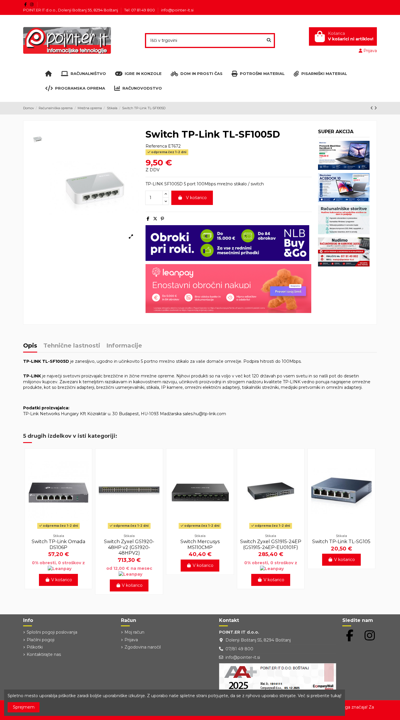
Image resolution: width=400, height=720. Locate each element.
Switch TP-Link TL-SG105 (341, 541)
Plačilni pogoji (40, 639)
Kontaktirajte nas (44, 654)
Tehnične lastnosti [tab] (71, 346)
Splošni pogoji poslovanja (52, 632)
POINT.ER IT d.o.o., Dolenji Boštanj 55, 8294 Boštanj (71, 10)
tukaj (336, 695)
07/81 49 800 (239, 648)
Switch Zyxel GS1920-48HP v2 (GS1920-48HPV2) (129, 547)
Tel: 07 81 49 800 (140, 10)
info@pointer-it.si (177, 10)
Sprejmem (24, 707)
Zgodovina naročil (142, 647)
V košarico (196, 197)
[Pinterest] (162, 218)
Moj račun (134, 632)
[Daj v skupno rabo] (148, 218)
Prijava (131, 639)
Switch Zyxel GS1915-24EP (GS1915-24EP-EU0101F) (270, 544)
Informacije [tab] (124, 346)
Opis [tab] (30, 346)
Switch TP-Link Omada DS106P (58, 544)
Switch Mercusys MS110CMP (200, 544)
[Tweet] (155, 218)
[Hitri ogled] (58, 529)
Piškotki (35, 647)
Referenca (156, 146)
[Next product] (375, 108)
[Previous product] (372, 108)
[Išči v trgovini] (269, 40)
